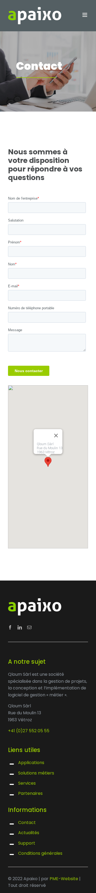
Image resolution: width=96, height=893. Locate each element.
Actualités (28, 833)
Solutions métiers (36, 773)
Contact (27, 822)
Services (27, 783)
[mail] (29, 627)
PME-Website (64, 879)
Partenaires (30, 793)
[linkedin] (20, 627)
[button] (48, 462)
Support (26, 843)
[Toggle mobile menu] (85, 15)
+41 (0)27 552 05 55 (28, 731)
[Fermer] (56, 435)
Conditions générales (40, 853)
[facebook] (10, 627)
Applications (31, 763)
